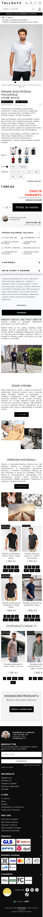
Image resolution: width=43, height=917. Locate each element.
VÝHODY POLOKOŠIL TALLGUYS (17, 233)
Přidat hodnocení (19, 105)
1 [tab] (15, 82)
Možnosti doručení (34, 200)
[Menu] (39, 9)
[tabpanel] (21, 52)
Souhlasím (21, 313)
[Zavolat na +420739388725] (27, 3)
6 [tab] (28, 82)
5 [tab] (25, 82)
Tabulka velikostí (34, 181)
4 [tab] (23, 82)
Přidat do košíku (27, 207)
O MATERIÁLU (8, 262)
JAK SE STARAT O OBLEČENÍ (16, 271)
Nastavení (21, 305)
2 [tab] (18, 82)
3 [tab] (20, 82)
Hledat (34, 9)
